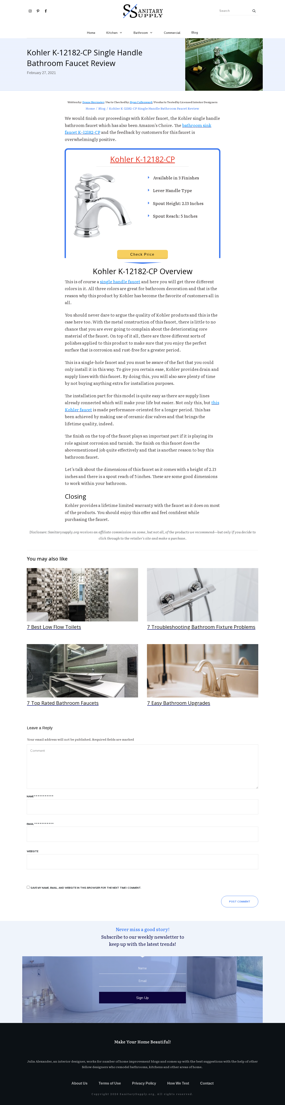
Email (40, 824)
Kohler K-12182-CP (142, 159)
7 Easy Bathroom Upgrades (202, 677)
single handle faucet (120, 282)
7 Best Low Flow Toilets (82, 601)
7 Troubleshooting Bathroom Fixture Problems (202, 601)
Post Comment (239, 901)
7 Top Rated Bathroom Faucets (82, 677)
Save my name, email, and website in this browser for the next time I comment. (86, 887)
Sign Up (142, 997)
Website (32, 851)
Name (40, 796)
